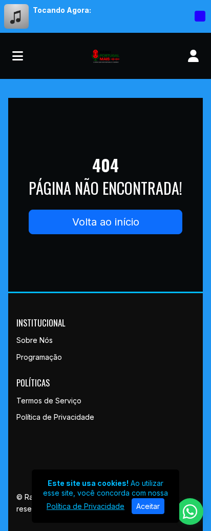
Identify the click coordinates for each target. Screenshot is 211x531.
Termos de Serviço (48, 400)
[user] (193, 56)
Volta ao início (105, 222)
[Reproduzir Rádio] (200, 16)
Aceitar (148, 506)
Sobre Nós (34, 340)
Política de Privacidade (55, 417)
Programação (39, 357)
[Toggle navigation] (17, 56)
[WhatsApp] (190, 511)
